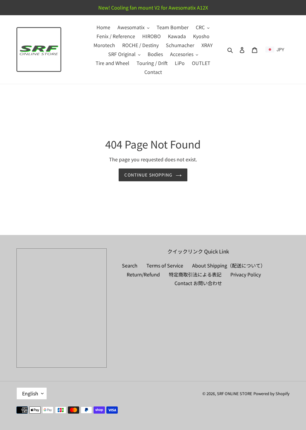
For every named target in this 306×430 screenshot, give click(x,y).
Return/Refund (143, 274)
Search (129, 265)
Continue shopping (148, 175)
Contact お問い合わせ (198, 283)
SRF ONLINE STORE (234, 393)
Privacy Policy (245, 274)
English (30, 393)
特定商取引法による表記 (195, 274)
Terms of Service (164, 265)
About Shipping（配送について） (228, 265)
